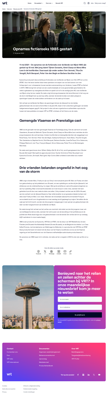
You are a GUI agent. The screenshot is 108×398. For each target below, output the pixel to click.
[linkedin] (89, 375)
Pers (8, 355)
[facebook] (78, 375)
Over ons (9, 9)
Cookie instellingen (29, 392)
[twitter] (94, 375)
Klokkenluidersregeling (30, 389)
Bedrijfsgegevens (77, 352)
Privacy (4, 392)
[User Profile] (88, 3)
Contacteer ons (12, 352)
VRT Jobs (10, 359)
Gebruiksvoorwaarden (8, 389)
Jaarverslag (43, 359)
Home (29, 3)
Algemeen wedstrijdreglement (49, 352)
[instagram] (83, 375)
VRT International (13, 362)
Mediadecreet (44, 362)
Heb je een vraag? (100, 3)
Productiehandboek (46, 366)
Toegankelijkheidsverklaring (81, 355)
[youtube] (99, 375)
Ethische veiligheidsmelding (31, 386)
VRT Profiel (75, 359)
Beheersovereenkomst (47, 355)
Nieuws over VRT (17, 9)
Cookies (4, 386)
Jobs (92, 3)
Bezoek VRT (59, 3)
